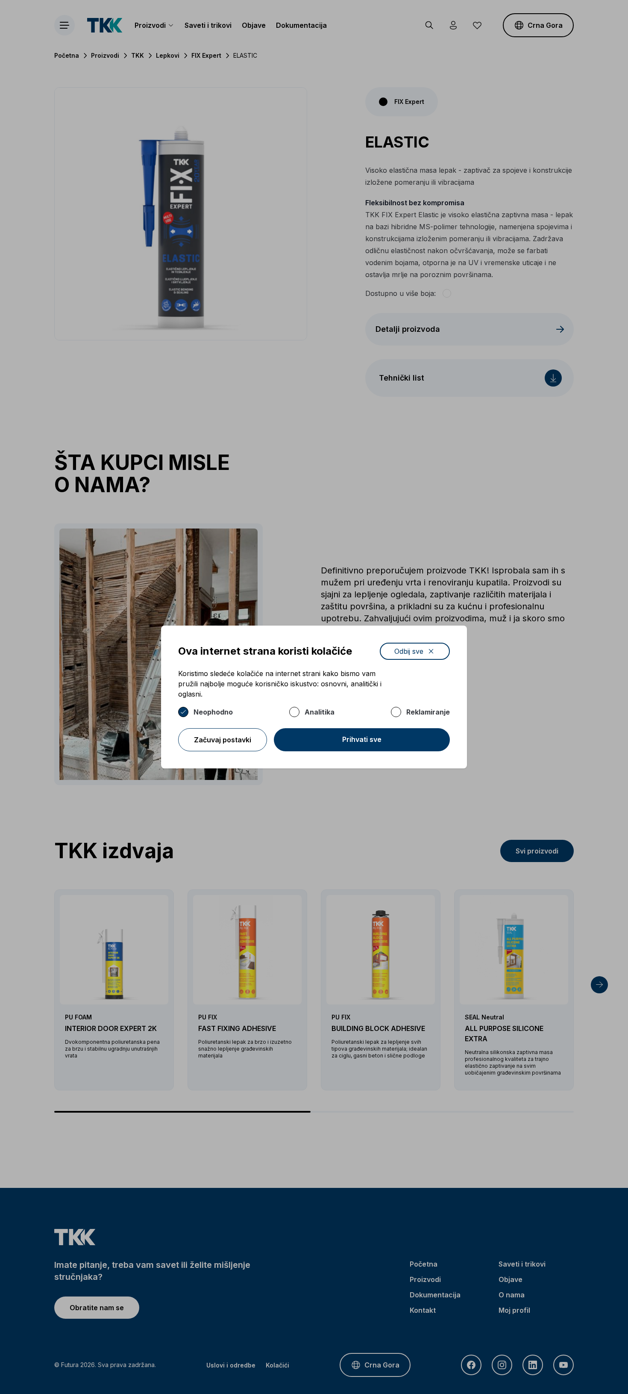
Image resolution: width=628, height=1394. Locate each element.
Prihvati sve (361, 739)
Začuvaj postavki (222, 739)
